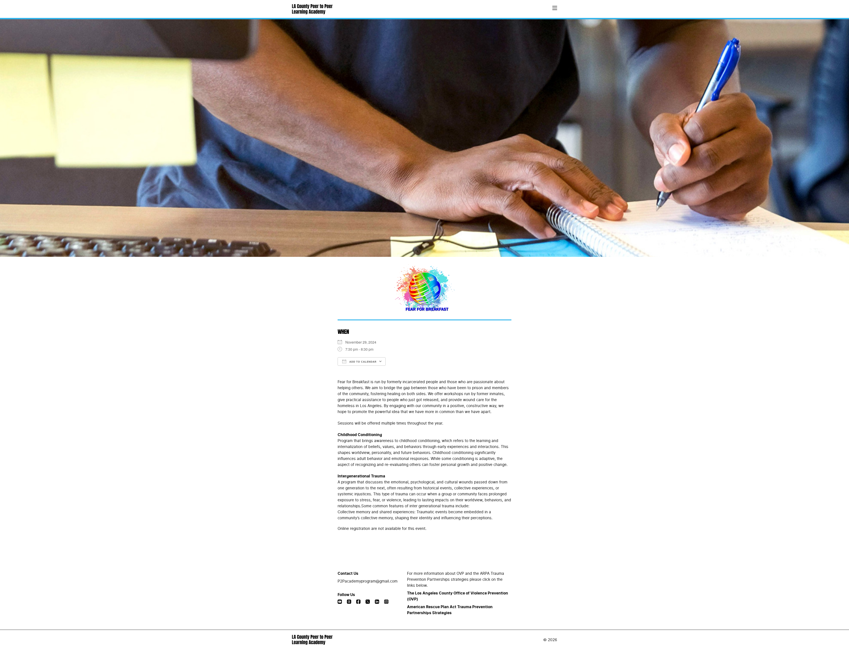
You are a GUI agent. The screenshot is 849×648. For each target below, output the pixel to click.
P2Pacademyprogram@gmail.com (368, 581)
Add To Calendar (362, 361)
